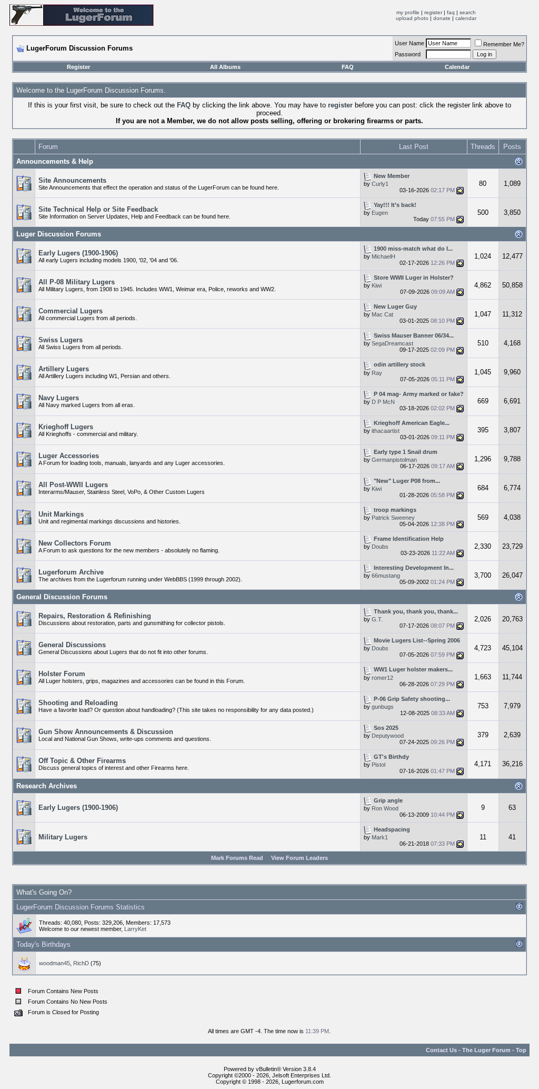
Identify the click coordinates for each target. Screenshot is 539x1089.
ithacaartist (386, 431)
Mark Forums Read (237, 858)
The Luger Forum (486, 1050)
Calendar (457, 67)
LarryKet (135, 929)
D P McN (383, 402)
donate (442, 18)
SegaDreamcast (392, 343)
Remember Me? (503, 44)
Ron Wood (385, 808)
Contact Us (441, 1050)
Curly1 (380, 184)
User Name (409, 43)
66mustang (386, 575)
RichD (81, 963)
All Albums (225, 67)
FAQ (348, 67)
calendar (465, 18)
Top (521, 1050)
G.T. (377, 619)
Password (408, 54)
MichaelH (383, 256)
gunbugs (383, 707)
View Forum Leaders (299, 858)
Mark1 (380, 837)
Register (78, 67)
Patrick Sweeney (393, 517)
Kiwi (377, 285)
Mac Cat (382, 314)
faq (451, 12)
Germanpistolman (394, 460)
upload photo (412, 18)
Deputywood (388, 735)
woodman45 (54, 963)
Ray (377, 373)
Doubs (380, 546)
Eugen (380, 213)
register (433, 12)
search (468, 12)
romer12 (382, 678)
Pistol (378, 764)
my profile (408, 12)
